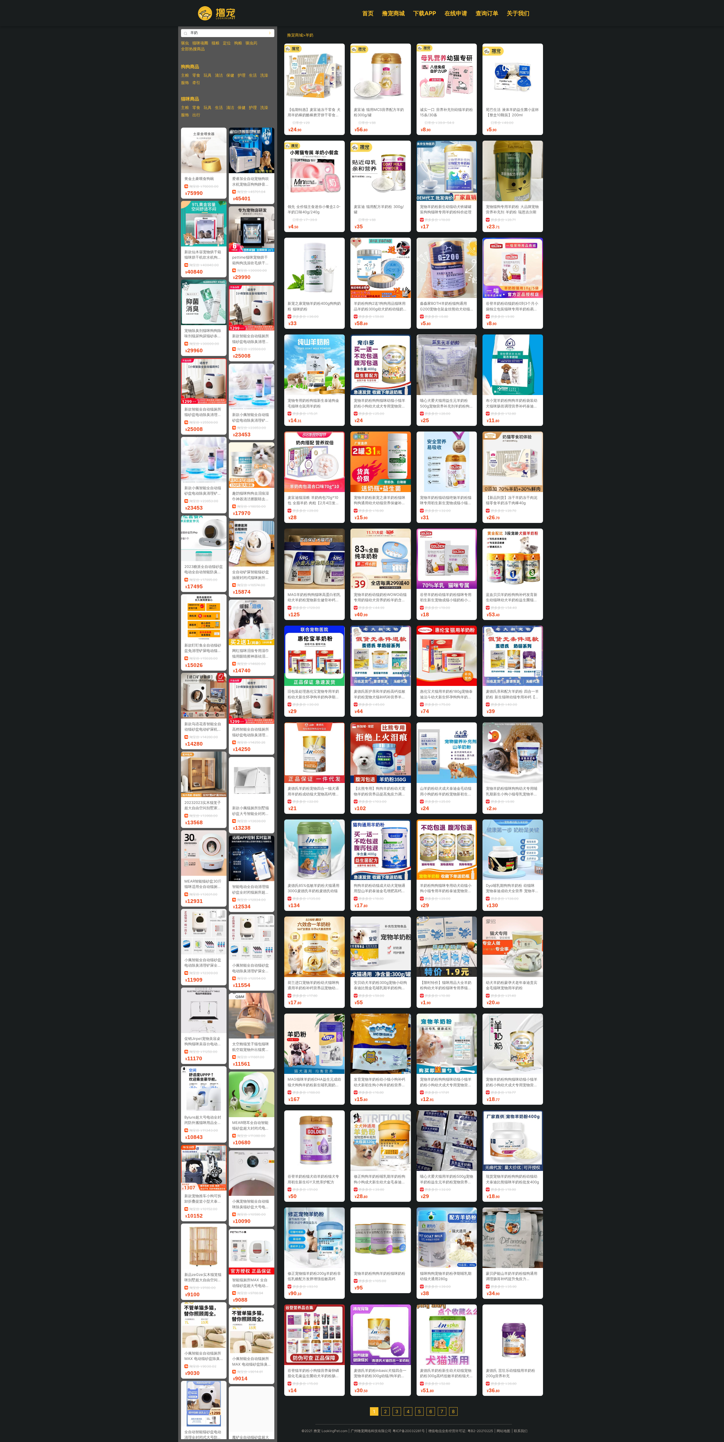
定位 (227, 42)
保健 (230, 75)
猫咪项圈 (200, 42)
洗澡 (264, 75)
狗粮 (238, 42)
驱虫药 (251, 42)
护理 (241, 75)
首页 (368, 13)
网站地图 (503, 1431)
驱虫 (185, 42)
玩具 (208, 75)
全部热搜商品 (193, 48)
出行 (196, 114)
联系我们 (520, 1431)
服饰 (185, 82)
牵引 (196, 82)
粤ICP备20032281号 (409, 1431)
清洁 (219, 75)
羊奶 (309, 35)
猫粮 (215, 42)
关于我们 (518, 13)
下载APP (424, 13)
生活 (253, 75)
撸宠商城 (393, 13)
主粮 (185, 75)
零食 (196, 75)
